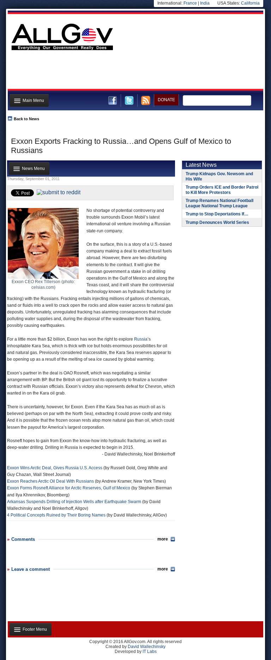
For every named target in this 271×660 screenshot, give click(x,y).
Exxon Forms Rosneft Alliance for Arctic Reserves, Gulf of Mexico (68, 487)
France (190, 3)
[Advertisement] (134, 71)
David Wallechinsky (146, 646)
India (205, 3)
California (250, 3)
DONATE (166, 99)
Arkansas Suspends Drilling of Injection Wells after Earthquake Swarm (74, 501)
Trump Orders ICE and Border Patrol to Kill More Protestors (222, 190)
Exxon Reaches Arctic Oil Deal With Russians (50, 481)
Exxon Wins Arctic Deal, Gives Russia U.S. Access (54, 467)
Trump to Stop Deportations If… (217, 214)
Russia (140, 339)
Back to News (26, 119)
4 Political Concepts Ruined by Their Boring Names (56, 515)
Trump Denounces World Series (217, 222)
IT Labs (150, 651)
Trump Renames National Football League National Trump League (219, 203)
